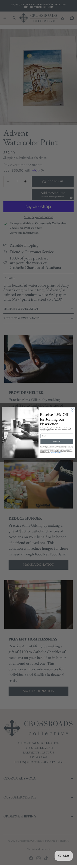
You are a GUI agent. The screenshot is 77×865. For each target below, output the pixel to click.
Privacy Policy (54, 452)
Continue (56, 441)
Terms (60, 452)
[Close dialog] (72, 409)
